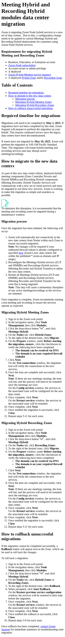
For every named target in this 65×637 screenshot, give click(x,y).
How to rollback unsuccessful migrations (30, 108)
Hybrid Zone (29, 77)
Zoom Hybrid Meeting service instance (29, 74)
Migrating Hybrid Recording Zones (34, 105)
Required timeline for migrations (26, 92)
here (21, 252)
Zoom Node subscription (22, 65)
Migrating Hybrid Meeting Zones (33, 101)
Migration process (25, 98)
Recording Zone (53, 77)
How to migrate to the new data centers (29, 95)
